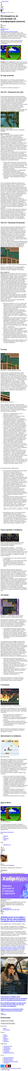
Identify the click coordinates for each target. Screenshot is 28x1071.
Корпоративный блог (8, 1057)
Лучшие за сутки (4, 1020)
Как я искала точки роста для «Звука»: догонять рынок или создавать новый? (13, 947)
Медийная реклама (8, 1059)
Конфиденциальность (8, 1052)
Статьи (5, 1034)
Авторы (5, 1040)
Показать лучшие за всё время (8, 1023)
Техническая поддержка (15, 1068)
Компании (6, 1038)
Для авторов (6, 1047)
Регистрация (6, 1029)
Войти (5, 1028)
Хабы (4, 1037)
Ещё (5, 1014)
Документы (6, 1050)
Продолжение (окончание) (7, 832)
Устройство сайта (7, 1046)
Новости (5, 1036)
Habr (8, 1069)
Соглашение (6, 1051)
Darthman (3, 12)
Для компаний (6, 1048)
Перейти (3, 906)
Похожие (11, 1020)
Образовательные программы (10, 1061)
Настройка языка (4, 1068)
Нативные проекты (8, 1060)
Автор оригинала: (9, 31)
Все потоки (5, 1)
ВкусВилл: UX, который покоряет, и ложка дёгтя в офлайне (13, 949)
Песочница (6, 1041)
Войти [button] (2, 9)
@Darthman (11, 865)
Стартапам (6, 1062)
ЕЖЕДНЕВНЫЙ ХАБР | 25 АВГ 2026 (10, 909)
